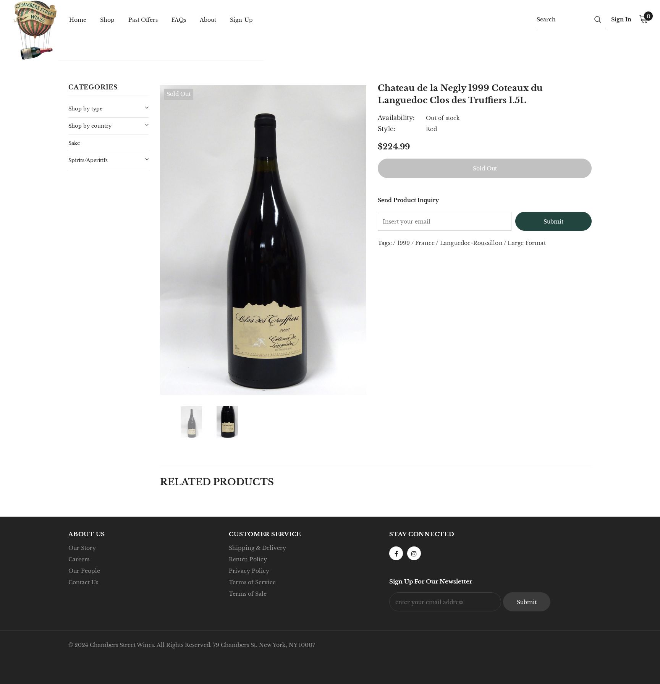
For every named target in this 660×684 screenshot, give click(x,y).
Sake (74, 143)
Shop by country (90, 126)
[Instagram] (414, 553)
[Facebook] (396, 553)
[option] (263, 240)
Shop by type (85, 108)
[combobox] (562, 19)
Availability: (396, 118)
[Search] (597, 19)
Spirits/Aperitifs (88, 160)
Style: (386, 129)
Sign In (621, 19)
